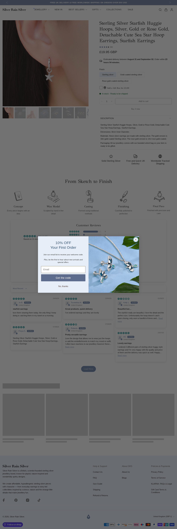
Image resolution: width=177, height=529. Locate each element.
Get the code (63, 277)
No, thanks (63, 286)
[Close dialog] (135, 239)
